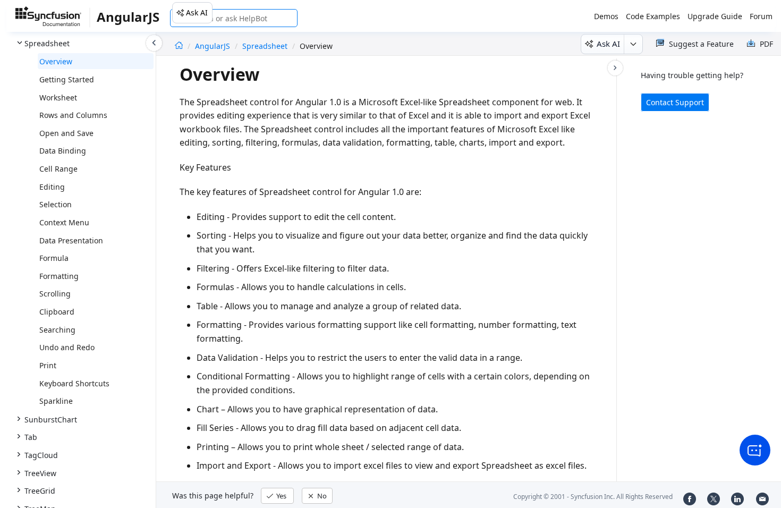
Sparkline (56, 401)
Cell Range (58, 169)
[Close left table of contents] (154, 43)
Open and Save (66, 133)
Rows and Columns (73, 115)
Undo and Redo (67, 347)
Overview (55, 61)
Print (47, 365)
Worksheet (58, 97)
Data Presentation (71, 240)
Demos (606, 16)
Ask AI (197, 12)
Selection (55, 204)
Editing (52, 187)
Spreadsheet (264, 46)
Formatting (59, 276)
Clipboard (56, 312)
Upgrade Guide (714, 16)
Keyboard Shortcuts (74, 383)
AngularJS (213, 46)
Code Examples (653, 16)
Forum (761, 16)
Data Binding (62, 151)
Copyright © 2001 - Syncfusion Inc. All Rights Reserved (593, 496)
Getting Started (66, 79)
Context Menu (64, 222)
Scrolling (55, 294)
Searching (57, 330)
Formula (54, 258)
